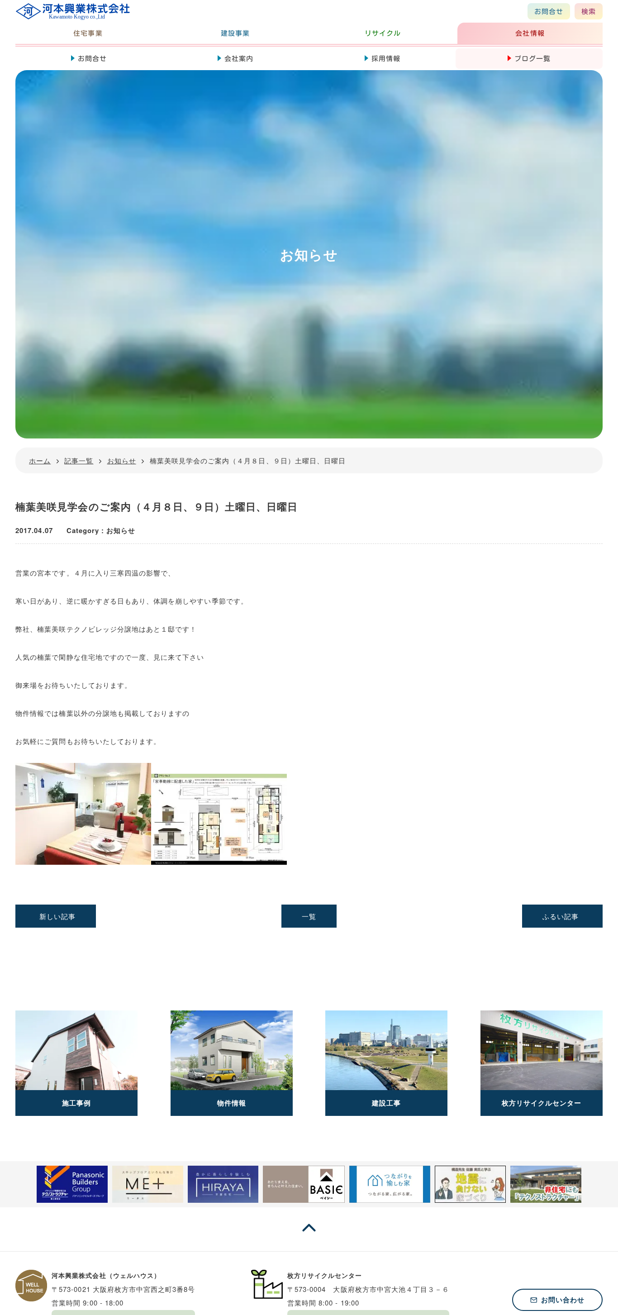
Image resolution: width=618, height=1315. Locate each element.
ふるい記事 (560, 916)
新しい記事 (57, 916)
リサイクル (383, 33)
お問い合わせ (563, 1300)
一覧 (309, 916)
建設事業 (235, 33)
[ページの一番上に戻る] (309, 1236)
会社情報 (529, 33)
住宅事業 (87, 33)
